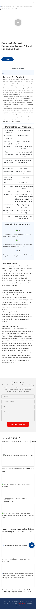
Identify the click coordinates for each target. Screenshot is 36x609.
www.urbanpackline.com (10, 603)
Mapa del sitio (22, 603)
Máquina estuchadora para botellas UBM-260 (16, 560)
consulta (7, 59)
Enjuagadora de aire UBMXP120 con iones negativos (16, 500)
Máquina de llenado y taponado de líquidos (15, 441)
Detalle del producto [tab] (18, 68)
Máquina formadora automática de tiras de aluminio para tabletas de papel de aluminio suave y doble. (18, 530)
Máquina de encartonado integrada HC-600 (18, 470)
